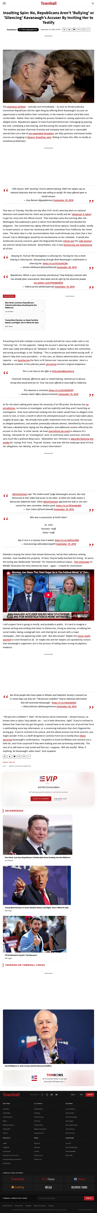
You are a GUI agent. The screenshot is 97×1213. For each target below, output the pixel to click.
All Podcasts (6, 1163)
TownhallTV (6, 1129)
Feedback (28, 1206)
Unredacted (6, 1151)
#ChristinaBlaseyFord (63, 371)
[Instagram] (47, 1095)
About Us (37, 1143)
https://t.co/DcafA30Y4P (61, 390)
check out (69, 241)
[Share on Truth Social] (69, 29)
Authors (5, 1133)
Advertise (37, 1147)
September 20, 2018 (67, 267)
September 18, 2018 (63, 200)
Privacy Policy (19, 1206)
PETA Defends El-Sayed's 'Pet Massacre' (21, 955)
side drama (85, 241)
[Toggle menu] (4, 3)
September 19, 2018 (65, 286)
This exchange (81, 561)
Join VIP (89, 1095)
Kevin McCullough (71, 1117)
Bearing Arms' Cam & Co (11, 1155)
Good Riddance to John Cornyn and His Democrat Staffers (28, 1066)
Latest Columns (8, 1117)
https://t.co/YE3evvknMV (68, 505)
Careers (36, 1151)
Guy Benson (12, 29)
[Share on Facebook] (74, 29)
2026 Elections (38, 1109)
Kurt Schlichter (70, 1109)
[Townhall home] (11, 1094)
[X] (42, 1095)
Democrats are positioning (78, 244)
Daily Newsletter (71, 1151)
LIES (4, 766)
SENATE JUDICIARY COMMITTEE (20, 766)
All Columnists (70, 1133)
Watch (5, 1121)
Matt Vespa (8, 911)
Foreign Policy (38, 1125)
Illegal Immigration (40, 1129)
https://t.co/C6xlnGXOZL (64, 702)
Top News (6, 1109)
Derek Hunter (70, 1113)
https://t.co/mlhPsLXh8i (67, 540)
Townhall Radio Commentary (12, 1159)
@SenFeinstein (19, 494)
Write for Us (38, 1159)
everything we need (59, 431)
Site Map (51, 1206)
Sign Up (89, 1198)
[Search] (93, 3)
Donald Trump (38, 1117)
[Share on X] (64, 29)
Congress (37, 1113)
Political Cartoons (8, 1125)
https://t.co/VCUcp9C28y (55, 263)
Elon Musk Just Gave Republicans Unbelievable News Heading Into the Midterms (37, 857)
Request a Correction (40, 1206)
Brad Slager (69, 1121)
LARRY (5, 1143)
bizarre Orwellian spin (39, 137)
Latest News (6, 1113)
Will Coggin (8, 958)
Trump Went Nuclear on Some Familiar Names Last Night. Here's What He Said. (37, 907)
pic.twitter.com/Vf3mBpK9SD (48, 282)
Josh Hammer (70, 1129)
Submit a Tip (38, 1155)
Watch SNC (69, 1155)
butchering (24, 360)
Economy (37, 1121)
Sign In (73, 1095)
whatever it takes (81, 214)
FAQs (81, 1095)
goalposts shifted (16, 106)
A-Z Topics (38, 1103)
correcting (51, 364)
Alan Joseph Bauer (72, 1125)
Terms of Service (7, 1206)
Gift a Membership (71, 1147)
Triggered (6, 1147)
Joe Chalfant (9, 860)
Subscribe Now (60, 799)
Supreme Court (39, 1133)
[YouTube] (56, 1095)
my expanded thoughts (41, 133)
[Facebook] (52, 1095)
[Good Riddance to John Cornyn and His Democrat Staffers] (48, 1036)
